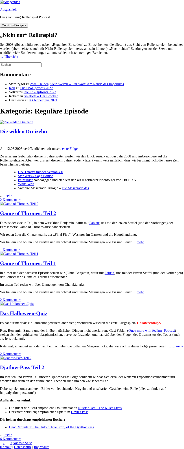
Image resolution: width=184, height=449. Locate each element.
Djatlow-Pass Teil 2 (22, 367)
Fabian (94, 223)
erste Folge (70, 148)
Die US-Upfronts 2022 (36, 88)
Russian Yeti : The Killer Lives (100, 408)
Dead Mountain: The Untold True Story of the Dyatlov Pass (51, 427)
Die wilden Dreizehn (23, 131)
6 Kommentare (10, 439)
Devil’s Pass (79, 412)
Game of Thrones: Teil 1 (28, 263)
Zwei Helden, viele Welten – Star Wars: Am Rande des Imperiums (77, 84)
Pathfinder (25, 180)
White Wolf (26, 184)
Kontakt (5, 447)
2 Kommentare (10, 200)
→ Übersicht (9, 57)
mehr (8, 196)
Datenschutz (22, 447)
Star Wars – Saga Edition (35, 176)
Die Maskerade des (75, 188)
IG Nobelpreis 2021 (43, 100)
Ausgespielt (8, 9)
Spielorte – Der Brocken (41, 96)
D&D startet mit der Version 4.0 (40, 172)
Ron (12, 88)
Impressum (41, 447)
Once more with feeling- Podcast (151, 330)
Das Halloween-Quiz (23, 313)
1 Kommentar (10, 250)
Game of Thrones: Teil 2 (28, 213)
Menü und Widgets (14, 25)
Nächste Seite (22, 443)
